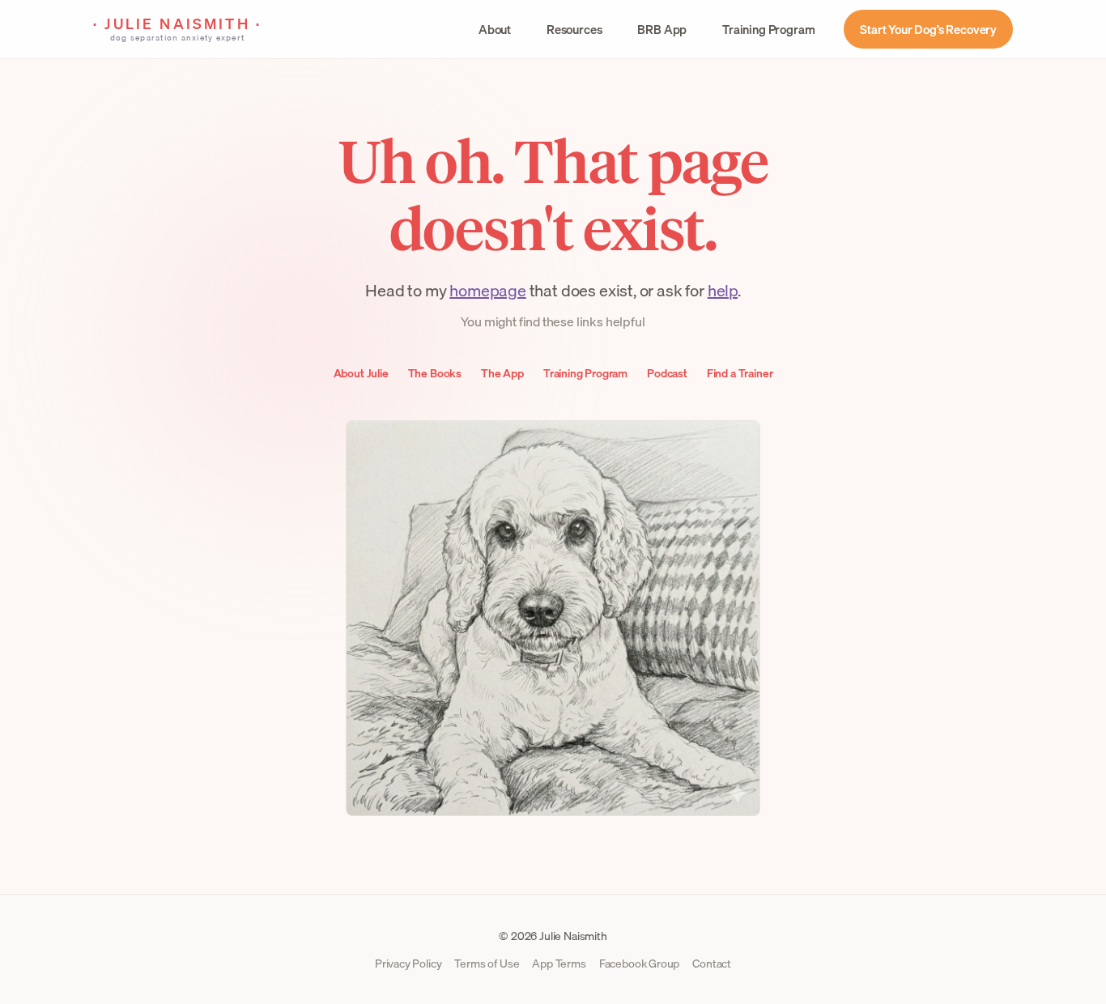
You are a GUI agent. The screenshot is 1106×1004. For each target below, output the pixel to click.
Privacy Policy (408, 963)
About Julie (361, 373)
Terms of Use (486, 963)
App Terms (558, 963)
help (723, 290)
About (495, 29)
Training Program (768, 29)
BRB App (662, 29)
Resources (574, 29)
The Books (435, 373)
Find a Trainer (740, 373)
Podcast (667, 373)
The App (502, 373)
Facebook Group (639, 963)
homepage (487, 290)
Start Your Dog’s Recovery (928, 29)
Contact (711, 963)
